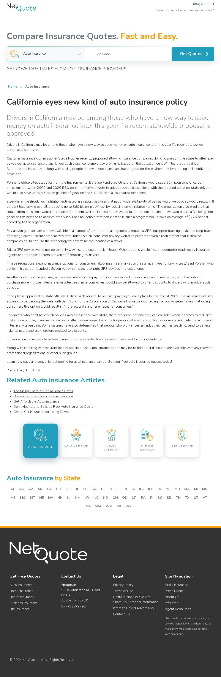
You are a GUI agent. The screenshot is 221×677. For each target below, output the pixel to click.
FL (85, 489)
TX (187, 497)
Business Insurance (23, 603)
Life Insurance (19, 609)
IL (118, 489)
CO (58, 489)
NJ (69, 497)
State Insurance (176, 584)
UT (196, 497)
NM (77, 497)
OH (115, 497)
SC (160, 497)
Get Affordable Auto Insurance (37, 401)
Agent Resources (178, 609)
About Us (172, 597)
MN (204, 489)
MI (196, 489)
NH (60, 497)
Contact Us (121, 614)
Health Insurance (21, 597)
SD (169, 497)
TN (178, 497)
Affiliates (171, 603)
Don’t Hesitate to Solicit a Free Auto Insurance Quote (53, 406)
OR (134, 497)
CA (49, 489)
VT (205, 497)
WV (109, 506)
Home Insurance (21, 591)
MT (32, 497)
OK (124, 497)
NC (96, 497)
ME (168, 489)
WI (118, 506)
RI (151, 497)
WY (128, 506)
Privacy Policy (123, 584)
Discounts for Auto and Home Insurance (43, 396)
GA (94, 489)
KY (150, 489)
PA (143, 497)
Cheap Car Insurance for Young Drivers (42, 411)
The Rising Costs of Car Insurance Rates (43, 391)
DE (76, 489)
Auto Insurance (20, 584)
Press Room (174, 591)
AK (21, 489)
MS (13, 497)
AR (40, 489)
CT (68, 489)
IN (125, 489)
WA (98, 506)
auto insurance (139, 144)
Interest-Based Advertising (133, 608)
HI (102, 489)
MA (187, 489)
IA (133, 489)
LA (159, 489)
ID (110, 489)
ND (105, 497)
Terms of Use (123, 591)
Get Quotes (191, 54)
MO (23, 497)
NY (87, 497)
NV (50, 497)
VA (88, 506)
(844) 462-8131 (203, 4)
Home (12, 86)
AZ (30, 489)
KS (141, 489)
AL (12, 489)
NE (41, 497)
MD (177, 489)
